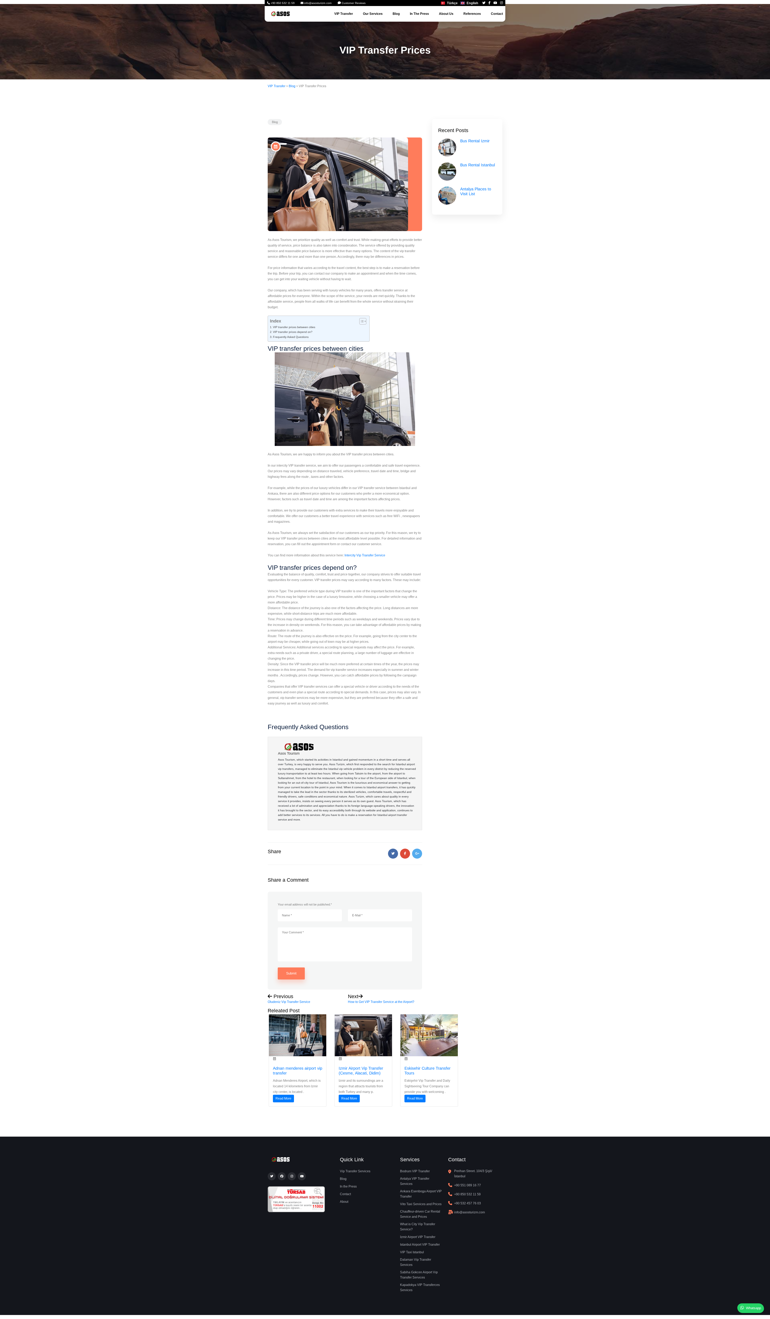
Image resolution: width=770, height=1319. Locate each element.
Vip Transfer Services (355, 1171)
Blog (396, 13)
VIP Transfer (343, 13)
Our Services (373, 13)
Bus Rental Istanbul (477, 165)
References (472, 13)
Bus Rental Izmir (475, 141)
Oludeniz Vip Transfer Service (289, 1002)
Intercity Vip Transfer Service (364, 555)
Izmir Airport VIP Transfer (417, 1237)
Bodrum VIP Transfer (415, 1171)
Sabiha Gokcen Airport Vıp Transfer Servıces (419, 1274)
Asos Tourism (289, 753)
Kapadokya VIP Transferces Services (420, 1287)
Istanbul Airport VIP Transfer (420, 1244)
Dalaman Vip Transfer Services (415, 1262)
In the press (419, 13)
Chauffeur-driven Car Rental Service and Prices (420, 1214)
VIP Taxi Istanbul (412, 1252)
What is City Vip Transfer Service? (417, 1226)
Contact (497, 13)
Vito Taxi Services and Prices (421, 1204)
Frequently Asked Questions (291, 337)
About (344, 1201)
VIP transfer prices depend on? (292, 332)
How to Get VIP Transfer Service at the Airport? (381, 1002)
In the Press (348, 1186)
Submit (291, 973)
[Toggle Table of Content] (360, 321)
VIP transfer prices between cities (294, 327)
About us (446, 13)
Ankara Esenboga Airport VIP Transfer (421, 1194)
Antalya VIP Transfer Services (414, 1181)
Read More (283, 1098)
